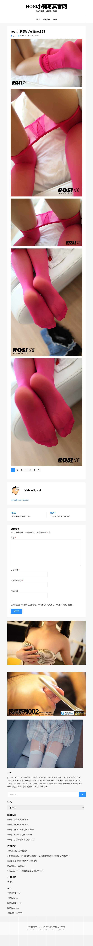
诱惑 (13, 786)
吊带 (34, 780)
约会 (31, 783)
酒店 (37, 786)
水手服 (78, 780)
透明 (24, 786)
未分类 (10, 882)
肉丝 (60, 783)
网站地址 (14, 591)
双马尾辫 (27, 780)
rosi (11, 777)
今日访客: (11, 898)
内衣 (17, 780)
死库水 (71, 780)
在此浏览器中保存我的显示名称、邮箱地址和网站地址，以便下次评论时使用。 (42, 604)
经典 (40, 783)
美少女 (45, 783)
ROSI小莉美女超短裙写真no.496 (29, 870)
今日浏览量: (12, 893)
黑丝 (46, 786)
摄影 (57, 780)
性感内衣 (46, 780)
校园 (62, 780)
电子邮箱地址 (17, 580)
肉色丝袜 (66, 783)
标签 (55, 19)
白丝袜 (9, 783)
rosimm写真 (26, 777)
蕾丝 (9, 786)
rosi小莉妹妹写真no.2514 (17, 824)
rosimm (17, 777)
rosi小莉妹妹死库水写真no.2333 (20, 829)
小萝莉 (39, 780)
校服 (66, 780)
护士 (52, 780)
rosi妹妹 (50, 777)
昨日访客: (11, 908)
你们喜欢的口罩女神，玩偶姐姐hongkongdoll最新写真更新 (45, 856)
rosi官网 (57, 777)
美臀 (55, 783)
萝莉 (80, 783)
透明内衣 (30, 786)
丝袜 (78, 777)
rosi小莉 (65, 777)
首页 (38, 19)
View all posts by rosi (20, 500)
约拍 (35, 783)
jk (8, 777)
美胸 (51, 783)
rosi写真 (35, 777)
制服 (21, 780)
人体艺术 (10, 780)
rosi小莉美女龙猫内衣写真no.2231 (21, 839)
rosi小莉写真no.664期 (27, 861)
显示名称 (15, 570)
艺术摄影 (74, 783)
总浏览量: (11, 913)
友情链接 (46, 19)
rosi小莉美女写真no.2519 (17, 819)
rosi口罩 (42, 777)
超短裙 (19, 786)
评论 (13, 538)
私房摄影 (17, 783)
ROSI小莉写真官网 (46, 7)
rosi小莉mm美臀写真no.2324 (19, 834)
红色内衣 (25, 783)
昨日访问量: (12, 903)
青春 (41, 786)
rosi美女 (72, 777)
